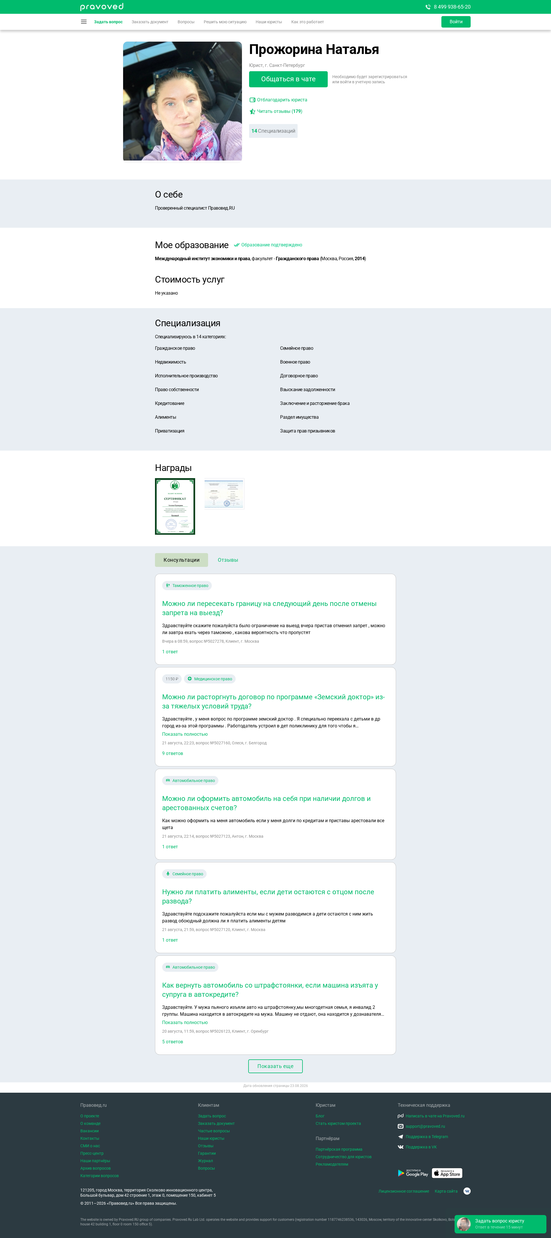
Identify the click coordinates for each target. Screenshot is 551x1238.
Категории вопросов (99, 1175)
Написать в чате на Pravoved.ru (435, 1116)
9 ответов (172, 753)
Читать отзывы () (279, 111)
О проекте (89, 1116)
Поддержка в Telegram (427, 1136)
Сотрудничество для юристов (344, 1156)
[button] (500, 1224)
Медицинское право (213, 679)
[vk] (467, 1191)
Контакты (89, 1138)
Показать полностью (185, 734)
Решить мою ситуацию (225, 22)
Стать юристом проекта (338, 1123)
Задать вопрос (108, 22)
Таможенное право (190, 585)
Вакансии (89, 1131)
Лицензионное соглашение (404, 1191)
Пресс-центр (92, 1153)
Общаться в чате (288, 79)
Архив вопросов (95, 1168)
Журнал (205, 1160)
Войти (456, 21)
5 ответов (172, 1041)
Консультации (181, 560)
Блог (320, 1116)
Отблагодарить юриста (282, 100)
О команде (90, 1123)
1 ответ (170, 651)
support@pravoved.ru (425, 1126)
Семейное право (187, 874)
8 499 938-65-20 (452, 7)
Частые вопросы (214, 1131)
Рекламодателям (332, 1164)
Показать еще (275, 1066)
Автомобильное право (193, 780)
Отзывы (228, 560)
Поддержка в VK (421, 1147)
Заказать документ (150, 22)
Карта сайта (446, 1191)
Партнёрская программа (339, 1149)
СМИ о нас (90, 1146)
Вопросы (186, 22)
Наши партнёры (95, 1160)
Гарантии (207, 1153)
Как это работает (307, 22)
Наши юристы (269, 22)
